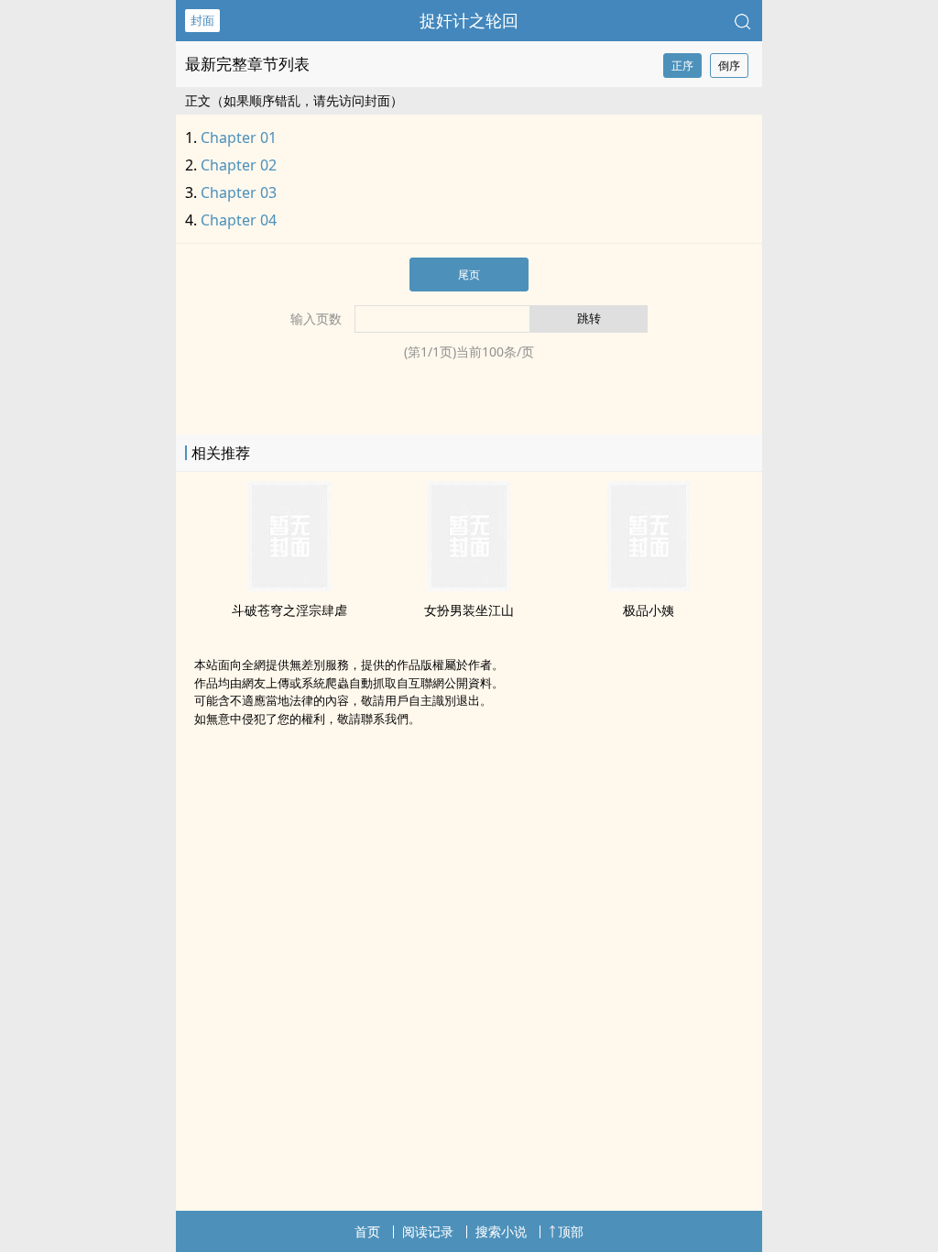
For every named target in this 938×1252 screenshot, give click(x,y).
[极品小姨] (648, 586)
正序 (682, 65)
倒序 (729, 65)
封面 (202, 20)
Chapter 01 (239, 137)
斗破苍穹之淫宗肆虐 (289, 610)
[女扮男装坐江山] (469, 586)
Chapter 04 (239, 220)
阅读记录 (427, 1231)
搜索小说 (501, 1231)
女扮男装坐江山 (469, 610)
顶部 (571, 1231)
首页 (367, 1231)
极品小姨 (648, 610)
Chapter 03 (239, 192)
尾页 (469, 274)
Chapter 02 (239, 165)
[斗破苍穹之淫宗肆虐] (289, 586)
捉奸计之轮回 (469, 20)
